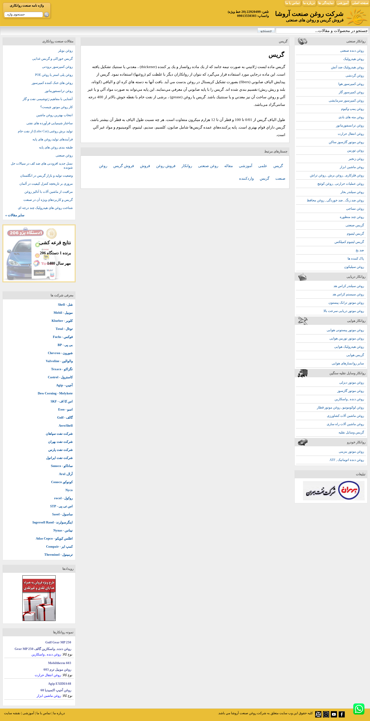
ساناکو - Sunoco (62, 466)
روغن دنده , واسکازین (349, 399)
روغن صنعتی (208, 166)
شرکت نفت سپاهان (59, 433)
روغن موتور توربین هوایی (346, 338)
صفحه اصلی (360, 3)
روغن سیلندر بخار (352, 192)
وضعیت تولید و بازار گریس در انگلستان (46, 175)
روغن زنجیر (356, 159)
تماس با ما (292, 3)
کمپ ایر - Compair (59, 546)
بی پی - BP (65, 345)
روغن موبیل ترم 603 (57, 669)
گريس (278, 166)
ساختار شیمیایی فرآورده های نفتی (49, 123)
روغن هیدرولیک (353, 59)
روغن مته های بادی (351, 117)
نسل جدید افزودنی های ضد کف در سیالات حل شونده (42, 165)
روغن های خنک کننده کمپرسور (52, 83)
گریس (265, 178)
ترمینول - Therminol (58, 554)
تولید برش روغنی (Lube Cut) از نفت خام (45, 131)
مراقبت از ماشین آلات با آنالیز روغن (48, 192)
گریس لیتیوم (355, 233)
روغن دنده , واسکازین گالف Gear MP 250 (43, 649)
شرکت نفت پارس (60, 450)
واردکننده (247, 178)
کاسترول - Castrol (60, 377)
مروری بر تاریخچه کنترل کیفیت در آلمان (46, 183)
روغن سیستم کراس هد (348, 294)
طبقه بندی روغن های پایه (56, 147)
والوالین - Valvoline (59, 361)
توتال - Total (64, 329)
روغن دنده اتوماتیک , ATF (346, 460)
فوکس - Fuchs (63, 337)
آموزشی (343, 3)
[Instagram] (326, 716)
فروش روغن (166, 166)
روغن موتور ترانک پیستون (346, 302)
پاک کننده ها (356, 258)
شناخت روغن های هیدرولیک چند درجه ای (45, 208)
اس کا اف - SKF (62, 401)
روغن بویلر (65, 50)
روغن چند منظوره (352, 217)
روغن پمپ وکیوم (352, 109)
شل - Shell (65, 304)
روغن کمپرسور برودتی (57, 67)
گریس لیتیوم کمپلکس (349, 242)
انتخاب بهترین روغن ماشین (54, 115)
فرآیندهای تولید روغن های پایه (52, 139)
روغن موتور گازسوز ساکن (346, 142)
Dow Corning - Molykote (55, 393)
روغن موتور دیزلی (351, 382)
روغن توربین (355, 150)
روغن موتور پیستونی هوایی (345, 330)
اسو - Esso (65, 409)
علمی (263, 166)
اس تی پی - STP (61, 506)
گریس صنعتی (355, 225)
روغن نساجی (355, 208)
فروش (145, 166)
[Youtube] (334, 716)
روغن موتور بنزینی (351, 451)
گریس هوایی (355, 355)
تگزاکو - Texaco (62, 369)
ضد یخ (360, 250)
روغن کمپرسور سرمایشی (346, 100)
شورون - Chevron (60, 353)
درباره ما (309, 3)
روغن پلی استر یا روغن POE (54, 75)
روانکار (187, 166)
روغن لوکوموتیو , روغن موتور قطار (340, 407)
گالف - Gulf (65, 417)
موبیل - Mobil (63, 313)
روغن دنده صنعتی (352, 50)
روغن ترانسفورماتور (350, 125)
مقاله (229, 166)
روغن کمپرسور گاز (351, 92)
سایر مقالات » (14, 215)
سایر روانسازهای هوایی (348, 363)
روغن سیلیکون (354, 267)
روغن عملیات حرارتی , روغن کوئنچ (340, 183)
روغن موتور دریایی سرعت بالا (343, 311)
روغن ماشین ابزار (352, 167)
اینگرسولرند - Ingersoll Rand (52, 522)
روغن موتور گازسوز (350, 391)
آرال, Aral (66, 474)
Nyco (69, 490)
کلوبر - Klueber (62, 321)
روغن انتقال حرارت (351, 134)
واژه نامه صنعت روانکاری (27, 5)
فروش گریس (124, 166)
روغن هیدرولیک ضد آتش (347, 67)
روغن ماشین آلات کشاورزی (345, 416)
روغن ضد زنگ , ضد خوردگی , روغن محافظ (335, 200)
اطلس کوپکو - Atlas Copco (54, 538)
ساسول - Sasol (62, 514)
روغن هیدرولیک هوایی (349, 347)
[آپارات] (318, 716)
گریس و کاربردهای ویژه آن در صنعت (48, 200)
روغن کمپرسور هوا (351, 84)
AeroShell (66, 425)
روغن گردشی (355, 75)
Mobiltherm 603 (59, 663)
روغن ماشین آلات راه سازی (345, 424)
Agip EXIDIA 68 (59, 683)
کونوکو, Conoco (62, 482)
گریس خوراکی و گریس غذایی (52, 58)
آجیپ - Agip (64, 385)
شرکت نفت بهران (60, 442)
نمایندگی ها (326, 3)
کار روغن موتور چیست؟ (56, 107)
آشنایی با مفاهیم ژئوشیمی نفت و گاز (48, 99)
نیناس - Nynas (63, 530)
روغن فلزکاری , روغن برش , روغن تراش (337, 175)
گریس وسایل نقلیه (351, 432)
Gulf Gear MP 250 (58, 642)
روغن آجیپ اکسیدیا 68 (56, 690)
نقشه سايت (12, 713)
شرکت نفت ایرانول (59, 458)
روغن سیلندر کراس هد (349, 286)
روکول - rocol (63, 498)
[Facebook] (342, 716)
